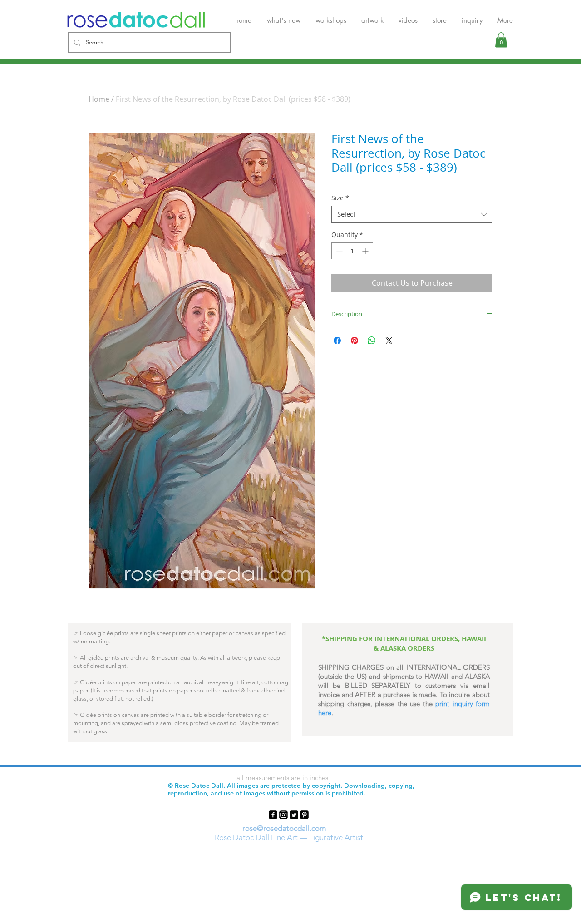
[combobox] (411, 214)
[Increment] (366, 251)
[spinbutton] (352, 251)
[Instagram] (283, 814)
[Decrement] (338, 251)
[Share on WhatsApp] (371, 340)
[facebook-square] (273, 814)
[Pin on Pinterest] (354, 340)
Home (99, 99)
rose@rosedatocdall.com (284, 828)
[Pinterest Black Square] (304, 814)
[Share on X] (389, 340)
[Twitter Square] (294, 814)
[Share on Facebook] (337, 340)
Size (340, 198)
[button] (501, 39)
